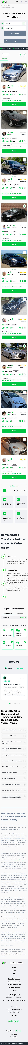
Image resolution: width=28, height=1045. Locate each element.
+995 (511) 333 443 (14, 995)
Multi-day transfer (14, 987)
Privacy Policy (13, 1036)
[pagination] (1, 490)
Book (14, 104)
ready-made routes (19, 860)
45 (24, 490)
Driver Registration (14, 979)
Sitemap (20, 1043)
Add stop (16, 33)
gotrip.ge (14, 1015)
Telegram (19, 997)
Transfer (8, 5)
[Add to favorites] (24, 66)
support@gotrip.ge (14, 1012)
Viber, (14, 997)
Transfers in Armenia (14, 982)
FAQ (14, 973)
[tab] (14, 730)
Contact (14, 990)
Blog (14, 976)
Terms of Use (13, 1034)
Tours (14, 970)
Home (2, 5)
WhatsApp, (9, 997)
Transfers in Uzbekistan (14, 984)
